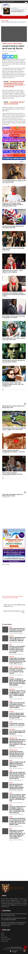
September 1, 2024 (6, 51)
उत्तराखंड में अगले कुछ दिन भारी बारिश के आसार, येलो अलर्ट (13, 611)
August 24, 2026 (13, 735)
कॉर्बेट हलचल (20, 633)
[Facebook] (4, 56)
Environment (4, 937)
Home (2, 933)
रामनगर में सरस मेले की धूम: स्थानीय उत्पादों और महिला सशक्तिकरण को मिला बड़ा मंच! (17, 732)
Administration (13, 738)
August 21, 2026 (13, 839)
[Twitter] (8, 56)
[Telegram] (12, 56)
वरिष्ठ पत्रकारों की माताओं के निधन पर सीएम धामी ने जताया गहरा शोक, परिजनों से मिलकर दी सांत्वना (17, 630)
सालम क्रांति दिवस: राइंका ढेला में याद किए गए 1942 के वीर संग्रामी (16, 724)
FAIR (10, 729)
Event (10, 701)
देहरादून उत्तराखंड (14, 597)
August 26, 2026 (13, 633)
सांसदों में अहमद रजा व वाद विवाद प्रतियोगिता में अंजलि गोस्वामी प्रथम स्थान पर (14, 605)
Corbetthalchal (7, 43)
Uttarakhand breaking (18, 596)
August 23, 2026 (13, 768)
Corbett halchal (8, 596)
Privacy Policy (4, 941)
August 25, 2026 (13, 687)
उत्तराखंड (14, 43)
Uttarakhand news (6, 597)
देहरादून (20, 43)
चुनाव (17, 43)
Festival (11, 635)
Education (12, 689)
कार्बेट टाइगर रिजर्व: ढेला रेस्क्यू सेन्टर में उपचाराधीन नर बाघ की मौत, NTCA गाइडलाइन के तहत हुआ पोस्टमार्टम (17, 671)
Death (10, 627)
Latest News (7, 624)
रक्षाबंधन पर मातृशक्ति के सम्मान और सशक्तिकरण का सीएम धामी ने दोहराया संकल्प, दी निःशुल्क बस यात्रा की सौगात (17, 764)
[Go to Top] (25, 947)
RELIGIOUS (11, 656)
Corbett (11, 667)
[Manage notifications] (24, 951)
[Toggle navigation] (3, 17)
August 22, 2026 (13, 802)
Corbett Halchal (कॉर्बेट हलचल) (16, 947)
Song (10, 644)
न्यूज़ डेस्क (14, 51)
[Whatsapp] (16, 56)
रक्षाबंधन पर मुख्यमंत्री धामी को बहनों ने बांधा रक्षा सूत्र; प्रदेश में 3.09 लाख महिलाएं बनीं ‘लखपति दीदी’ (17, 639)
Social (11, 722)
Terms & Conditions (6, 939)
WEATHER (11, 711)
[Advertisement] (14, 514)
